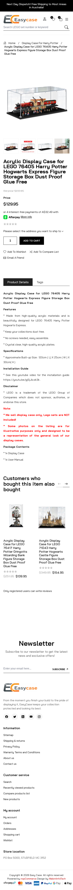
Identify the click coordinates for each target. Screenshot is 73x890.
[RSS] (23, 716)
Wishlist (8, 840)
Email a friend (15, 257)
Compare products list (16, 793)
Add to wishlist (16, 251)
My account (10, 817)
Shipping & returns (14, 740)
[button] (66, 483)
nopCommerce (29, 878)
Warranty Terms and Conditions (21, 752)
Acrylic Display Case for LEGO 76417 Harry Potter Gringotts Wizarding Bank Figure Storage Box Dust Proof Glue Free (15, 553)
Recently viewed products (18, 787)
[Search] (66, 27)
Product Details (18, 282)
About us (8, 758)
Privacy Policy (11, 746)
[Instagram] (39, 716)
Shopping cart (11, 834)
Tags (40, 282)
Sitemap (8, 735)
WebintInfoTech (57, 878)
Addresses (9, 828)
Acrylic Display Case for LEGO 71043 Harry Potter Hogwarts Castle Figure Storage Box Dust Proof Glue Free (52, 551)
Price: (7, 197)
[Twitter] (15, 716)
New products (11, 799)
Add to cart (31, 240)
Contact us (9, 763)
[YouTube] (31, 716)
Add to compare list (46, 251)
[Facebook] (6, 716)
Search (7, 782)
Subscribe (59, 669)
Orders (7, 823)
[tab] (18, 282)
